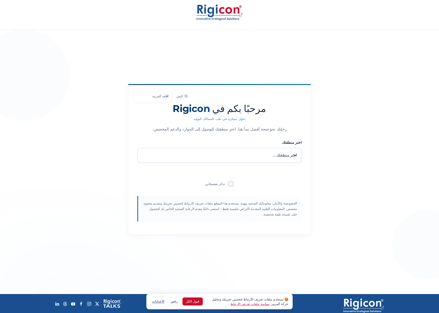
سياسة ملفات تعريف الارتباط (250, 303)
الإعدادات (158, 301)
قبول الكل (192, 301)
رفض (174, 301)
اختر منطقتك (292, 142)
